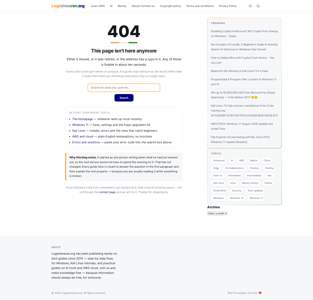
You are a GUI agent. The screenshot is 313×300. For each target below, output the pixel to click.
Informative (234, 175)
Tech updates (255, 190)
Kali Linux (78, 130)
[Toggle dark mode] (258, 5)
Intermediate (254, 175)
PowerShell (219, 190)
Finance (254, 168)
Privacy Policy (228, 6)
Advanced (219, 160)
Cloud (267, 160)
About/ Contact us (143, 6)
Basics (253, 160)
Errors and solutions (86, 142)
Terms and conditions (200, 6)
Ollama (268, 182)
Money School (250, 182)
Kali (269, 175)
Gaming (269, 168)
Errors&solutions (234, 168)
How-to (217, 175)
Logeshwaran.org (71, 292)
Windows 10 (236, 197)
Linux (233, 182)
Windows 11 (80, 125)
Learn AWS (98, 6)
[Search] (250, 5)
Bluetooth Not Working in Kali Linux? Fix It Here (239, 71)
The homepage (82, 119)
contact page (107, 192)
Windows (218, 197)
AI (111, 6)
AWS (241, 160)
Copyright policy (170, 6)
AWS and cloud (82, 136)
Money (122, 6)
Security (236, 190)
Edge (216, 168)
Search (124, 97)
